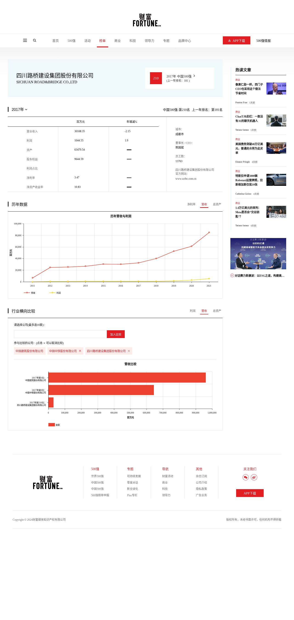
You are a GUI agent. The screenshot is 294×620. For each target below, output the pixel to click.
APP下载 (239, 41)
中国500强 (97, 482)
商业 (117, 41)
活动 (87, 41)
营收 (204, 204)
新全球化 (132, 489)
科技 (133, 41)
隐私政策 (201, 489)
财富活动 (167, 476)
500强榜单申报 (100, 495)
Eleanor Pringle (242, 162)
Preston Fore (241, 102)
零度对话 (132, 482)
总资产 (217, 204)
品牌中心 (184, 41)
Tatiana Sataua (242, 130)
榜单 (102, 41)
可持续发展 (134, 476)
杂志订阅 (201, 476)
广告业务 (201, 495)
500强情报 (263, 41)
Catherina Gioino (243, 193)
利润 (192, 311)
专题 (166, 41)
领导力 (149, 41)
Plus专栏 (132, 495)
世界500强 (97, 476)
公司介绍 (201, 482)
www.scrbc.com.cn (185, 178)
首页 (55, 41)
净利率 (191, 204)
